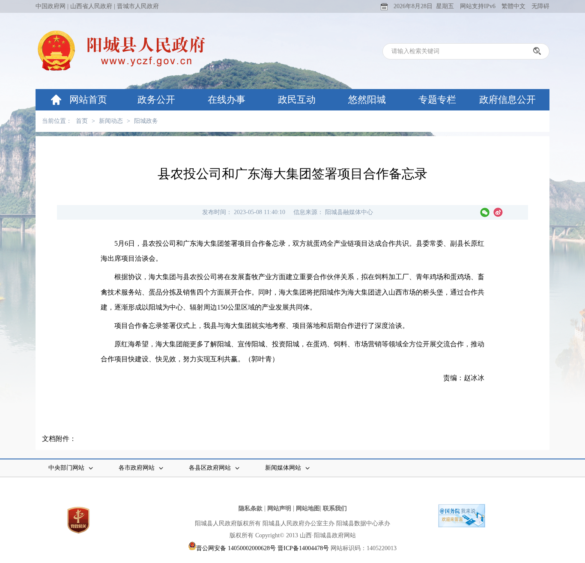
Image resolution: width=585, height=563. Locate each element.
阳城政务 (146, 121)
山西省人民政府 (91, 6)
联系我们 (335, 508)
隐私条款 (251, 508)
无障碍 (540, 6)
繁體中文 (513, 6)
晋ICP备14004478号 (303, 548)
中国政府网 (51, 6)
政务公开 (156, 99)
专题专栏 (437, 99)
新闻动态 (111, 121)
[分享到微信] (484, 212)
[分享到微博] (498, 212)
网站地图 (308, 508)
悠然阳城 (367, 99)
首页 (82, 121)
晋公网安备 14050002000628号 (236, 548)
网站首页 (88, 99)
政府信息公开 (507, 99)
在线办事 (226, 99)
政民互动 (297, 99)
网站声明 (279, 508)
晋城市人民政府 (138, 6)
